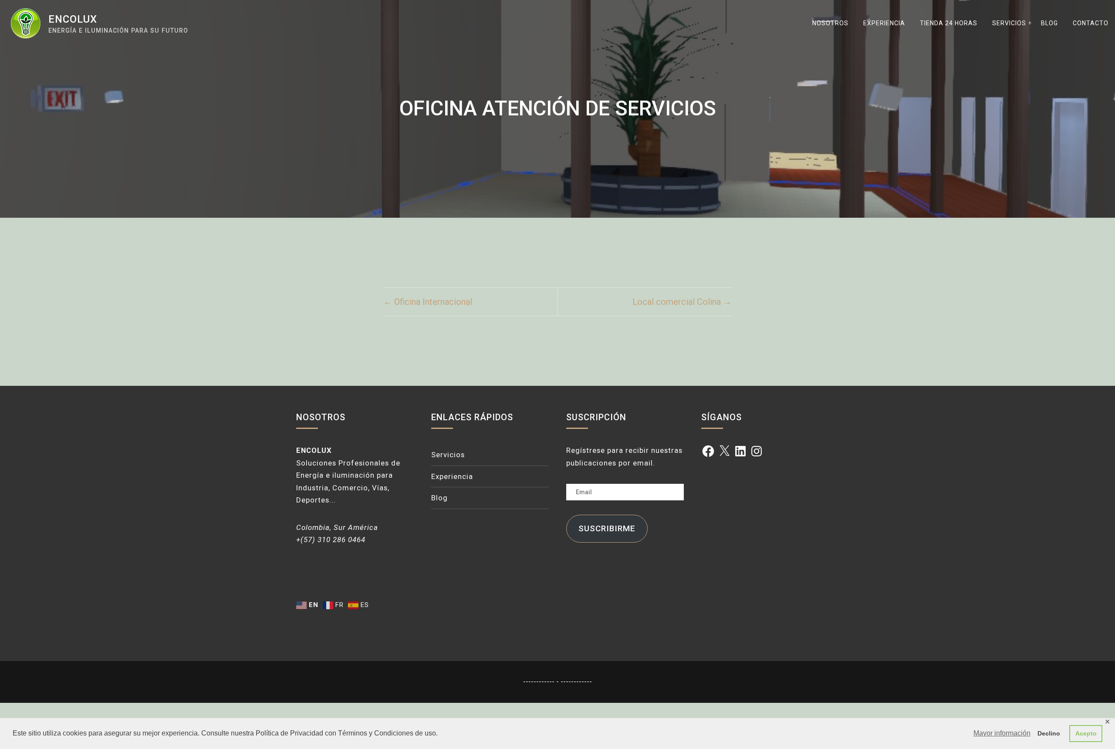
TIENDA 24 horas (948, 23)
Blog (1049, 23)
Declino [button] (1048, 733)
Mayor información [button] (1002, 733)
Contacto (1090, 23)
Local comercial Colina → (682, 302)
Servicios (1009, 23)
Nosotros (830, 23)
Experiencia (884, 23)
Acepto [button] (1086, 733)
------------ (539, 681)
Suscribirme (606, 528)
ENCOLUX (72, 19)
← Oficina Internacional (427, 302)
